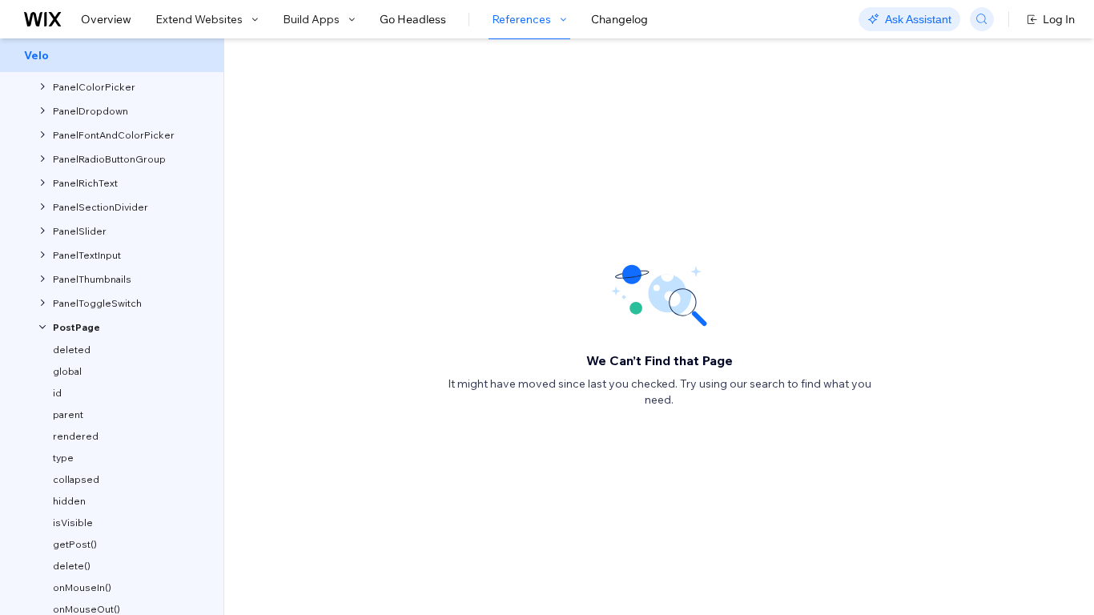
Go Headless (413, 19)
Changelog (619, 19)
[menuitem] (111, 55)
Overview (106, 19)
